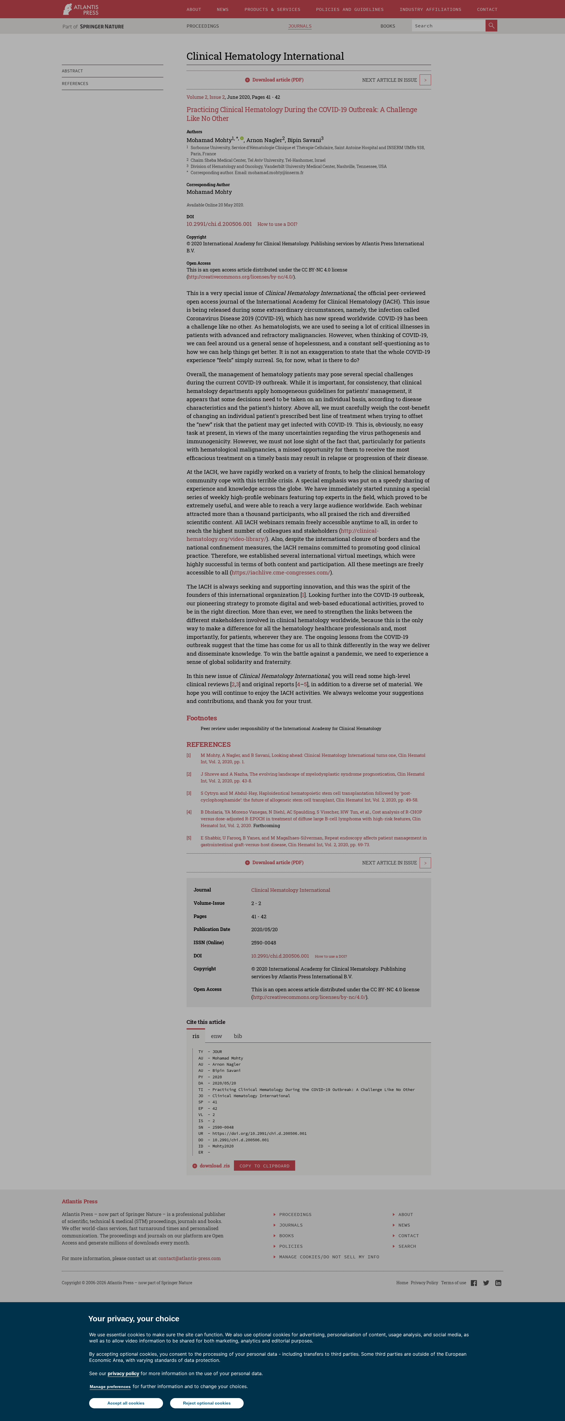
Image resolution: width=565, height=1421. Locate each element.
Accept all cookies (125, 1403)
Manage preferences (110, 1386)
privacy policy (123, 1373)
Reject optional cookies (207, 1403)
